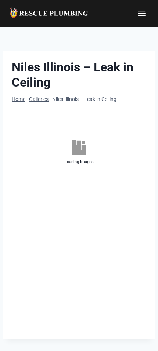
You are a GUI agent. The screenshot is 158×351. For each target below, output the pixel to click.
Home (18, 99)
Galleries (39, 99)
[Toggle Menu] (141, 13)
